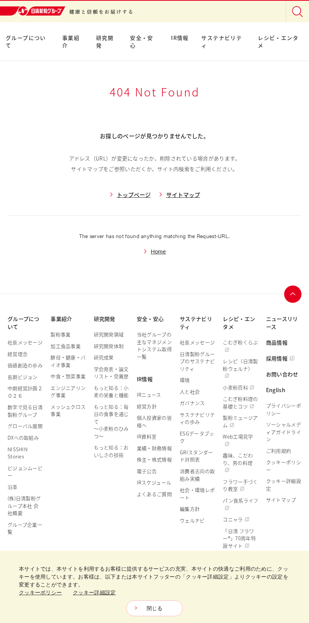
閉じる (155, 608)
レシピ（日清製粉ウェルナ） (240, 364)
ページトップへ (292, 294)
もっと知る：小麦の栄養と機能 (111, 391)
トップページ (134, 195)
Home (158, 251)
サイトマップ (183, 195)
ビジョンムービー (25, 471)
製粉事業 (60, 334)
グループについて (26, 41)
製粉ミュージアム (240, 421)
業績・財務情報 (154, 448)
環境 (185, 379)
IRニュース (149, 394)
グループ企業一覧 (25, 528)
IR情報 (180, 37)
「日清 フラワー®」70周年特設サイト (239, 538)
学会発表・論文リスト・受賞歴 (111, 372)
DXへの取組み (23, 437)
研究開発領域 (109, 334)
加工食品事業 (65, 346)
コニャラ (233, 519)
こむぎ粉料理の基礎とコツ (240, 402)
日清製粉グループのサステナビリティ (197, 361)
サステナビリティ (221, 41)
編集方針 (190, 508)
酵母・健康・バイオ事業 (68, 361)
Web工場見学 (238, 436)
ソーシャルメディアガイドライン (283, 432)
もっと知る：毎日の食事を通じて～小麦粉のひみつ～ (111, 421)
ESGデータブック (197, 437)
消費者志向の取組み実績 (197, 474)
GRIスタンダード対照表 (196, 456)
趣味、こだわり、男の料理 (238, 459)
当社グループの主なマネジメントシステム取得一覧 (154, 345)
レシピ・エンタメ (278, 41)
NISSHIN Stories (18, 453)
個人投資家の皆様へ (154, 421)
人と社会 (190, 391)
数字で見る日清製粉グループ (25, 410)
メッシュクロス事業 (68, 410)
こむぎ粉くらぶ (240, 342)
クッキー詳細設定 (283, 484)
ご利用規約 (278, 450)
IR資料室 (147, 436)
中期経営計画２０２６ (25, 392)
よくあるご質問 (154, 494)
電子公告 (147, 471)
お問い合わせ (282, 374)
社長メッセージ (25, 342)
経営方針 (147, 406)
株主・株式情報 (154, 459)
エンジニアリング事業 (68, 391)
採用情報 (277, 358)
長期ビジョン (23, 376)
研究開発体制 (109, 346)
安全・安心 (141, 41)
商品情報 (277, 342)
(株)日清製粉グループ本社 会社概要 (24, 505)
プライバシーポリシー (283, 409)
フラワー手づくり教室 (240, 485)
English (275, 390)
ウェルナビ (192, 520)
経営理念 (18, 353)
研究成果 (104, 357)
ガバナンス (192, 402)
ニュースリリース (282, 322)
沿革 (13, 486)
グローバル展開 (25, 425)
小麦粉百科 (235, 387)
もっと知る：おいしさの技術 (111, 451)
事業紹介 (71, 41)
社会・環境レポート (197, 493)
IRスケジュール (154, 482)
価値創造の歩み (25, 365)
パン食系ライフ (240, 500)
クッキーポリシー (283, 465)
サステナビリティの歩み (197, 418)
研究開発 (104, 41)
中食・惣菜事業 (68, 376)
